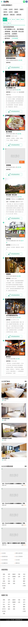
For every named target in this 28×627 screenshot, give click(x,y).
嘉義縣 (14, 576)
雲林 (9, 583)
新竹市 (3, 583)
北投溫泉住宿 (4, 556)
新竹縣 (3, 585)
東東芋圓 (7, 34)
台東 (19, 576)
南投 (9, 581)
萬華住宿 (18, 563)
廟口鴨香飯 (20, 29)
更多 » (22, 55)
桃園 (4, 581)
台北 (4, 576)
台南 (14, 578)
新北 (4, 578)
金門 (24, 576)
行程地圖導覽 (15, 38)
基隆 (4, 574)
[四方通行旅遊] (6, 2)
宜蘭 (4, 588)
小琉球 (24, 585)
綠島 (24, 583)
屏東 (14, 583)
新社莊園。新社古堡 (18, 31)
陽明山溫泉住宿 (19, 553)
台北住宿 (18, 559)
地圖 (21, 60)
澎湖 (24, 574)
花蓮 (19, 574)
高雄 (14, 581)
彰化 (9, 578)
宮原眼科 (14, 34)
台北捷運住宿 (4, 563)
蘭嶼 (24, 581)
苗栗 (9, 574)
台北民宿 (4, 553)
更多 (26, 381)
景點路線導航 (15, 67)
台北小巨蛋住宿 (19, 556)
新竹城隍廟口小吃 (10, 29)
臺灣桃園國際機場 (8, 27)
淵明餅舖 (7, 31)
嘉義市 (14, 574)
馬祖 (24, 578)
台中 (9, 576)
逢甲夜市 (7, 38)
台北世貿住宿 (4, 559)
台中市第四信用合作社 (11, 36)
